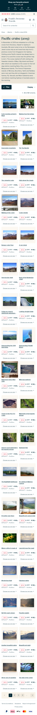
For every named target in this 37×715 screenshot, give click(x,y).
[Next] (32, 695)
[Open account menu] (30, 20)
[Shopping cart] (34, 20)
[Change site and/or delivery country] (34, 14)
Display (30, 87)
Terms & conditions (7, 703)
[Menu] (2, 19)
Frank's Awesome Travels (16, 19)
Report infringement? (28, 703)
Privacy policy (18, 707)
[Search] (33, 25)
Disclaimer (18, 703)
